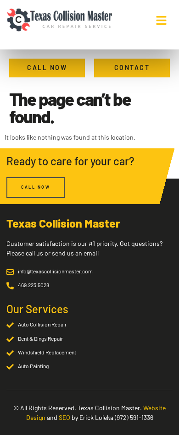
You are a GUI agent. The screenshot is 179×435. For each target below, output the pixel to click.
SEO (64, 417)
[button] (161, 20)
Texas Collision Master (63, 223)
